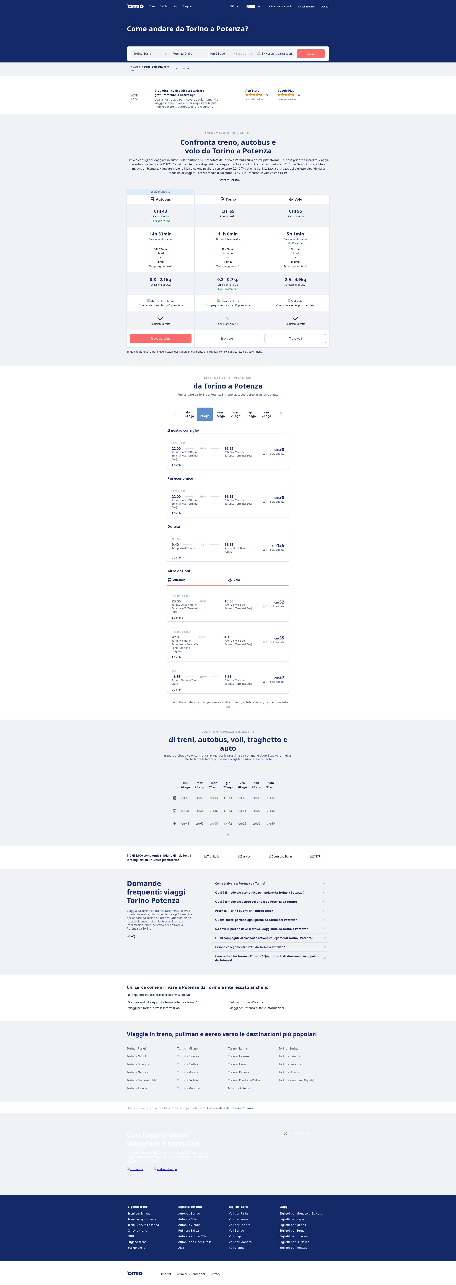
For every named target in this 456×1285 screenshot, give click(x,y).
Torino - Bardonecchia (141, 1080)
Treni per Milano (139, 1213)
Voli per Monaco (240, 1242)
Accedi (325, 6)
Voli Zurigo (236, 1230)
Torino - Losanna (290, 1064)
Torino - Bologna (138, 1064)
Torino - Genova (137, 1072)
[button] (220, 53)
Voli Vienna (236, 1248)
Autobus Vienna (189, 1225)
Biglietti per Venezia (293, 1248)
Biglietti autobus (190, 1207)
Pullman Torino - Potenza (246, 1002)
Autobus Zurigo (189, 1213)
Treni (152, 6)
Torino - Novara (289, 1072)
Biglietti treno (138, 1207)
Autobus (165, 6)
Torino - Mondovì (188, 1088)
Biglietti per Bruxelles (294, 1242)
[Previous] (174, 785)
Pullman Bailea (188, 1230)
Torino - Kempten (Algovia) (296, 1080)
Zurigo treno (137, 1248)
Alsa (181, 1248)
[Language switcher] (254, 6)
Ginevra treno (137, 1230)
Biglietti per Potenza (189, 1108)
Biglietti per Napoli (292, 1219)
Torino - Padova (238, 1072)
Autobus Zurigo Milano (194, 1236)
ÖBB (131, 1236)
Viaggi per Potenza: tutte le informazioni (256, 1008)
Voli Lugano (237, 1236)
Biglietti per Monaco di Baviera (300, 1213)
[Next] (281, 414)
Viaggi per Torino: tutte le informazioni (154, 1008)
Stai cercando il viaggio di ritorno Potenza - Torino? (162, 1002)
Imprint (166, 1274)
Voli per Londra (239, 1225)
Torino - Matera (187, 1072)
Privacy (215, 1274)
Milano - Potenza (239, 1088)
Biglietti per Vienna (292, 1225)
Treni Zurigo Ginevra (142, 1219)
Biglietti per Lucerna (293, 1236)
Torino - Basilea (187, 1064)
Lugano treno (137, 1242)
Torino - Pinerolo (138, 1088)
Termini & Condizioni (191, 1274)
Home (131, 1108)
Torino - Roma (237, 1048)
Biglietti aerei (238, 1207)
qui (228, 707)
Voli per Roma (238, 1219)
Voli (176, 6)
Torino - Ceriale (187, 1080)
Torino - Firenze (238, 1056)
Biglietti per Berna (292, 1230)
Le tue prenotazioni (279, 6)
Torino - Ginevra (188, 1056)
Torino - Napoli (137, 1056)
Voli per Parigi (239, 1213)
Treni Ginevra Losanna (143, 1225)
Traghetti (188, 6)
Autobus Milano (189, 1219)
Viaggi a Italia (162, 1108)
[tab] (197, 579)
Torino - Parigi (136, 1048)
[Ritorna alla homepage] (138, 6)
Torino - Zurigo (289, 1048)
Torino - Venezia (289, 1056)
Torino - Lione (237, 1064)
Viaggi (144, 1108)
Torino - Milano (187, 1048)
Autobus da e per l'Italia (195, 1242)
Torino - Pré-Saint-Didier (244, 1080)
